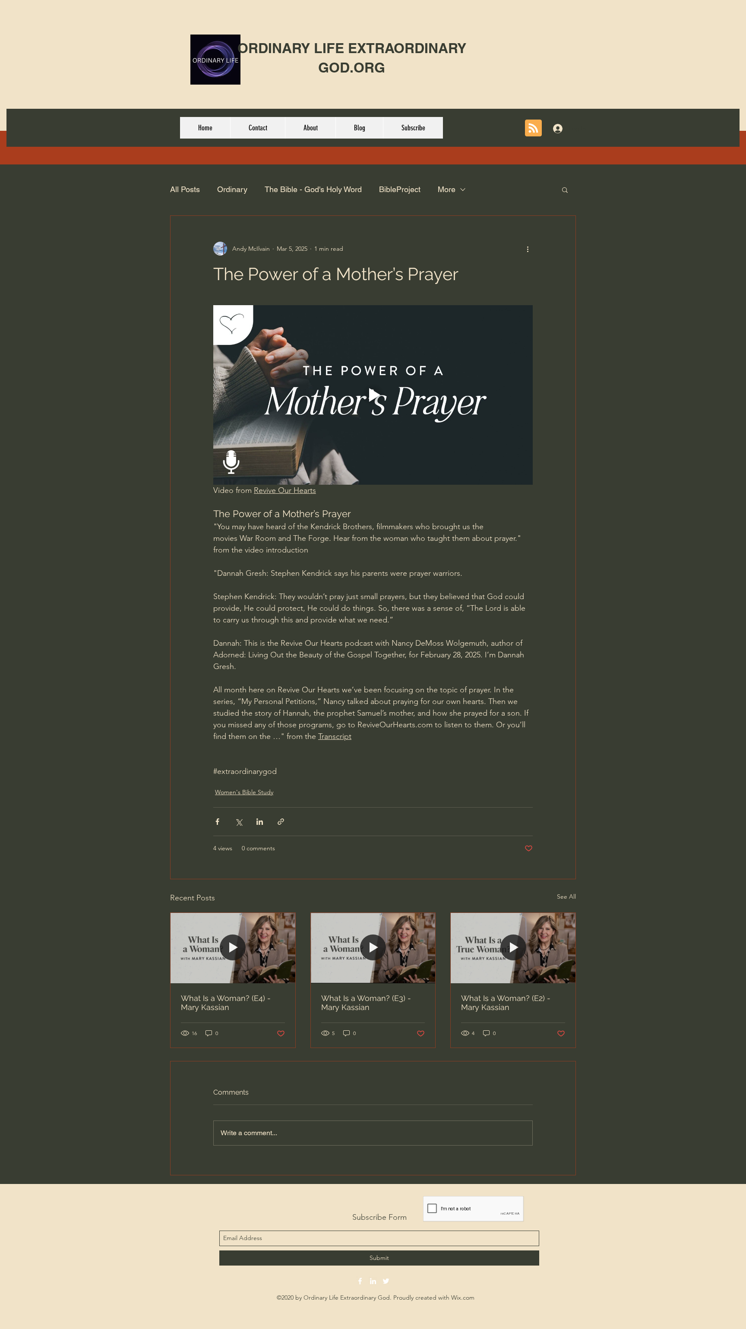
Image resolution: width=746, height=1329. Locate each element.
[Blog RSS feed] (533, 128)
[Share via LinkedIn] (260, 822)
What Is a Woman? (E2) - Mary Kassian (505, 1003)
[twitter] (386, 1281)
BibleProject (399, 189)
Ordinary (232, 189)
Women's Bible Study (244, 792)
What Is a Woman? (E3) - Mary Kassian (366, 1003)
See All (566, 896)
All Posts (185, 189)
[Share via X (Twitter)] (238, 822)
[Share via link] (281, 822)
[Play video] (373, 395)
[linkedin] (373, 1281)
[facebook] (360, 1281)
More (446, 189)
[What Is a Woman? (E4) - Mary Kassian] (233, 948)
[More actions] (527, 248)
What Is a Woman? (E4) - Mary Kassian (226, 1003)
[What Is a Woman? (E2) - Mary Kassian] (513, 948)
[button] (565, 189)
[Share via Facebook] (217, 822)
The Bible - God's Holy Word (313, 189)
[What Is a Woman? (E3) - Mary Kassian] (373, 948)
